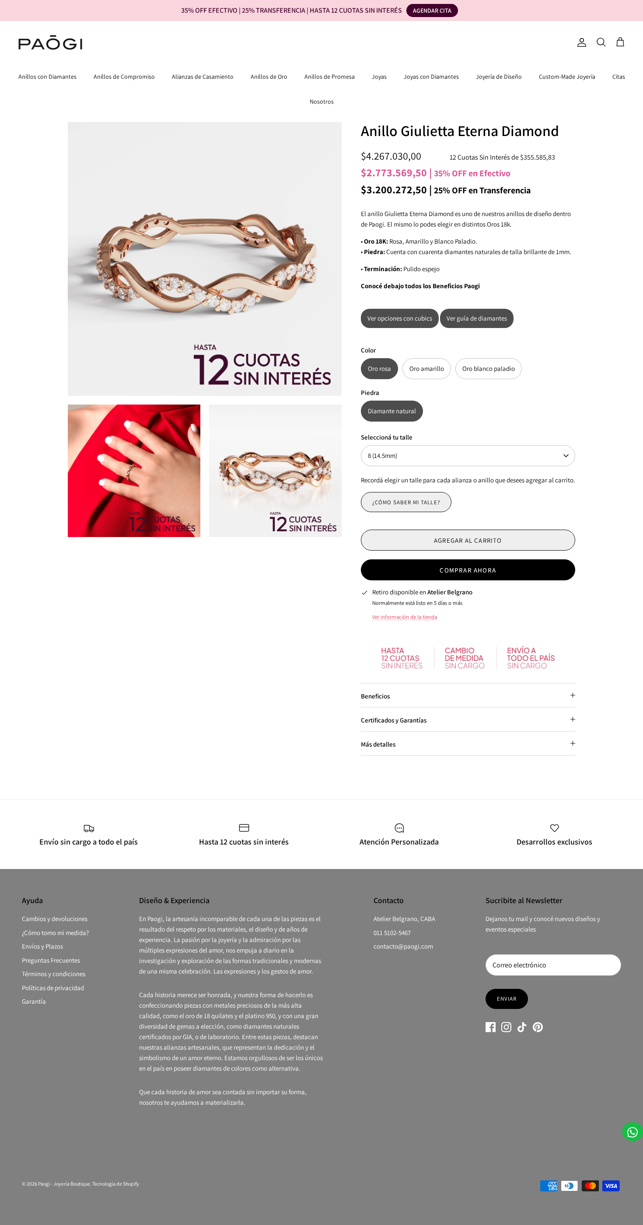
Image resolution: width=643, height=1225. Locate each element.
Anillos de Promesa (329, 76)
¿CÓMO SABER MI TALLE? (406, 502)
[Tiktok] (522, 1027)
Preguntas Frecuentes (51, 960)
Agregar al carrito (468, 540)
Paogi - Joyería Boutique (64, 1183)
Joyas (379, 76)
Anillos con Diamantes (47, 76)
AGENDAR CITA (432, 10)
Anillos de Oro (269, 76)
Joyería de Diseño (499, 76)
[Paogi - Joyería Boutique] (50, 42)
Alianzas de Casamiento (203, 76)
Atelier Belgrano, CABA (404, 918)
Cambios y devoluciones (54, 918)
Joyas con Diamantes (431, 76)
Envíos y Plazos (42, 946)
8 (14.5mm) (382, 455)
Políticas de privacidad (53, 988)
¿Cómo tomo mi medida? (55, 932)
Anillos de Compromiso (124, 76)
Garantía (34, 1001)
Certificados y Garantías (393, 720)
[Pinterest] (538, 1027)
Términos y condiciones (53, 974)
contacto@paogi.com (403, 946)
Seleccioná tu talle (386, 437)
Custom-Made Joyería (567, 76)
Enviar (507, 998)
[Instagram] (506, 1027)
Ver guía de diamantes (477, 318)
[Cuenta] (580, 42)
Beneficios (375, 696)
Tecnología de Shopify (115, 1183)
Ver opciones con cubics (399, 318)
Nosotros (322, 101)
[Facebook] (491, 1027)
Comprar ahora (468, 570)
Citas (618, 76)
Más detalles (378, 744)
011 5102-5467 (392, 932)
